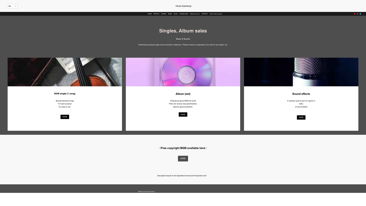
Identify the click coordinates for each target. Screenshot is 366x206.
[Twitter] (357, 14)
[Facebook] (360, 14)
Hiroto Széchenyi (183, 6)
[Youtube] (355, 14)
